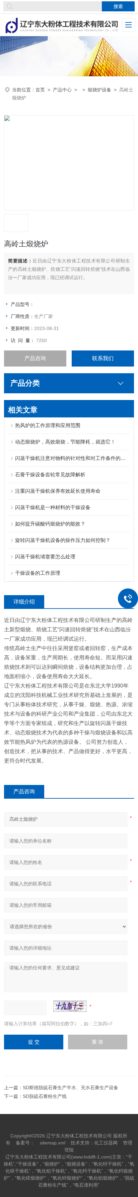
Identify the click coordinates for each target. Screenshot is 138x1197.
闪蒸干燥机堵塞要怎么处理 (45, 556)
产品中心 (62, 89)
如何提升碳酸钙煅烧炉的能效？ (50, 524)
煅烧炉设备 (99, 89)
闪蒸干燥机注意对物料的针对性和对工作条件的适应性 (72, 458)
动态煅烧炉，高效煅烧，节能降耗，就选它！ (65, 442)
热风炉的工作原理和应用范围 (47, 425)
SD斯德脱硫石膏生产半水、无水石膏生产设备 (70, 1087)
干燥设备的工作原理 (37, 573)
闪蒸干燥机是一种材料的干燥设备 (52, 507)
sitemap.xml (52, 1142)
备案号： (25, 1142)
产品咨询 (35, 358)
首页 (40, 89)
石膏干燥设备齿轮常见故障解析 (50, 474)
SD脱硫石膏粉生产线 (45, 1096)
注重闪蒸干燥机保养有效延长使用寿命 (57, 491)
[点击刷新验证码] (70, 1006)
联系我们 (103, 358)
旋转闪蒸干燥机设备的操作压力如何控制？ (63, 540)
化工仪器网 (106, 1142)
